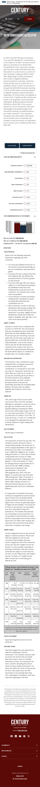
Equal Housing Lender (21, 778)
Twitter (29, 736)
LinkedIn (16, 736)
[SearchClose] (18, 19)
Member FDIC (20, 776)
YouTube (20, 736)
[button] (20, 157)
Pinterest (24, 736)
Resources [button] (7, 751)
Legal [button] (4, 756)
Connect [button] (6, 745)
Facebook (11, 736)
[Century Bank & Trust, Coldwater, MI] (20, 11)
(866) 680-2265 (22, 730)
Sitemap (20, 766)
